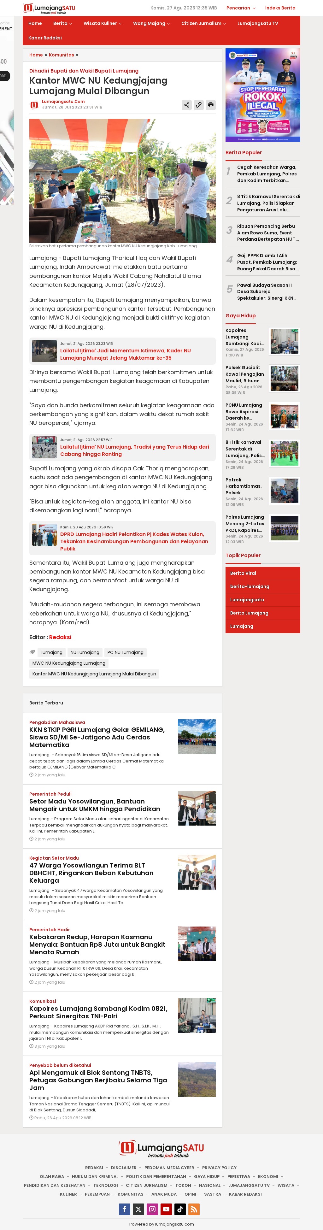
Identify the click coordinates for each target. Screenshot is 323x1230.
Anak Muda (164, 1194)
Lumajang (51, 652)
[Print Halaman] (211, 105)
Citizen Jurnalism (146, 1185)
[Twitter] (138, 1209)
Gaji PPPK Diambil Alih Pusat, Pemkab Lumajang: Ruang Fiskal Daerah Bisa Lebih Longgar (267, 262)
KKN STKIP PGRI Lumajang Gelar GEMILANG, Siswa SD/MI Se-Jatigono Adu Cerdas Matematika (97, 737)
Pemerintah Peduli (50, 794)
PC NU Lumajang (126, 652)
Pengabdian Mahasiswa (57, 722)
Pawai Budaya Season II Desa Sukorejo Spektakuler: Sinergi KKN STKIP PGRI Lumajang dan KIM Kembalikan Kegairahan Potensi (266, 292)
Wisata (286, 1185)
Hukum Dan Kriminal (95, 1177)
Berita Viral (243, 573)
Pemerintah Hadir (49, 930)
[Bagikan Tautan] (187, 105)
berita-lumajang (249, 586)
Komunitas (131, 1194)
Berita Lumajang (249, 613)
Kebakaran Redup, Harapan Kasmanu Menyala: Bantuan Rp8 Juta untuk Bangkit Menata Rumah (97, 944)
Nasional (209, 1185)
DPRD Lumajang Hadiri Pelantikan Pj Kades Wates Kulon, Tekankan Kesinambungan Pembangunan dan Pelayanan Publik (134, 541)
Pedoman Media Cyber (169, 1168)
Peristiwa (238, 1177)
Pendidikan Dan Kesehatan (54, 1185)
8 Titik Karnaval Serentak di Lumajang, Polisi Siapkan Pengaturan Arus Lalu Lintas (268, 203)
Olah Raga (52, 1177)
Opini (190, 1194)
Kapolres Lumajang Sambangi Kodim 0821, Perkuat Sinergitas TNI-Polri (98, 1012)
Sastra (212, 1194)
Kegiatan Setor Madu (54, 858)
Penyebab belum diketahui (60, 1065)
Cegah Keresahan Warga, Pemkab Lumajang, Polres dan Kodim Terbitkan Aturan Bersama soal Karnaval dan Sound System (267, 174)
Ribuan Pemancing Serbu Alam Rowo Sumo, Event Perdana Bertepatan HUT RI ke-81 (268, 233)
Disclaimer (124, 1168)
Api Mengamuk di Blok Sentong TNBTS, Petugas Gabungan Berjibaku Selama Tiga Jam (98, 1080)
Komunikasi (42, 1001)
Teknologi (105, 1185)
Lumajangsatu (247, 600)
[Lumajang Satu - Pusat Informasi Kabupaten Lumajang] (49, 8)
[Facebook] (124, 1209)
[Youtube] (166, 1209)
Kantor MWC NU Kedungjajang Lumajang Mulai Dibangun (94, 674)
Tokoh (183, 1185)
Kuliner (68, 1194)
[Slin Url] (199, 105)
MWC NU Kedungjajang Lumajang (68, 663)
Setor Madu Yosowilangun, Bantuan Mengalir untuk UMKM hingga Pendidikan (94, 805)
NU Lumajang (85, 652)
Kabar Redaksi (245, 1194)
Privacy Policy (219, 1168)
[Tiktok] (180, 1209)
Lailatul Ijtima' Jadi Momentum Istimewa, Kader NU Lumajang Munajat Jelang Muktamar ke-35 (125, 354)
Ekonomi (268, 1177)
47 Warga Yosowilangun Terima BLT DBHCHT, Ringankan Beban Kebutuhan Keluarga (91, 873)
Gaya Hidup (207, 1177)
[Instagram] (152, 1209)
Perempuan (97, 1194)
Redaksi (94, 1168)
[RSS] (194, 1209)
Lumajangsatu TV (249, 1185)
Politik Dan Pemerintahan (156, 1177)
